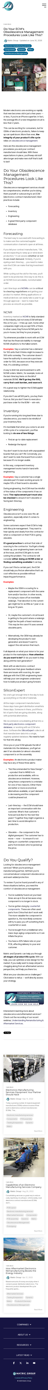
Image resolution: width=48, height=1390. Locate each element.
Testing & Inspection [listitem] (15, 1123)
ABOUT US (23, 1334)
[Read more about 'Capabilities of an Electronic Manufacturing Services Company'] (24, 1157)
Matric (30, 50)
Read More (38, 1131)
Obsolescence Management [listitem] (18, 1223)
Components (10, 50)
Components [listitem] (12, 1119)
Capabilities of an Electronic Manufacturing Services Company (23, 1186)
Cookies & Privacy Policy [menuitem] (23, 1378)
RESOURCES (23, 1345)
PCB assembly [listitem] (26, 1119)
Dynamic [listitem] (29, 1123)
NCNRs (25, 288)
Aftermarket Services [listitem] (15, 1215)
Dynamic (21, 50)
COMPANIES (23, 1324)
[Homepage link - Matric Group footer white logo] (24, 1374)
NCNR (26, 316)
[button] (14, 1364)
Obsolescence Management (16, 53)
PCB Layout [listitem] (11, 1208)
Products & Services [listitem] (23, 1301)
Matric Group (13, 40)
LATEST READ (22, 1355)
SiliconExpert (28, 730)
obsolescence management (25, 140)
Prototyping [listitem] (11, 1226)
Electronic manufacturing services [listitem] (20, 1115)
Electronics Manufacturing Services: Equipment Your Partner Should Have (23, 1092)
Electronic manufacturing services (18, 46)
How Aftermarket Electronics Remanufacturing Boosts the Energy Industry (21, 1270)
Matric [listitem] (9, 1126)
